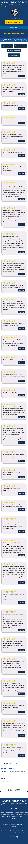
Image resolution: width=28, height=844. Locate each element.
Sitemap (17, 823)
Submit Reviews (15, 55)
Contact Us (14, 818)
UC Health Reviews (21, 46)
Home (2, 812)
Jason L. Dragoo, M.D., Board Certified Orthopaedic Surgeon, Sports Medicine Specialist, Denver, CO (15, 831)
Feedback (23, 823)
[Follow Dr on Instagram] (15, 808)
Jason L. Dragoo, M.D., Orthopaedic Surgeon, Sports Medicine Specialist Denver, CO (14, 40)
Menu (12, 27)
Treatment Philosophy (19, 812)
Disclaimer (10, 823)
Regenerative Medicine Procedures (14, 814)
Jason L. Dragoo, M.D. (6, 773)
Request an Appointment (15, 22)
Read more (21, 76)
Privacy (4, 823)
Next (14, 763)
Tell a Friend (5, 824)
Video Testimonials (15, 50)
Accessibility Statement (16, 824)
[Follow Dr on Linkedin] (12, 808)
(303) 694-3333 (15, 18)
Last (17, 763)
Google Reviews (8, 46)
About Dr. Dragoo (9, 812)
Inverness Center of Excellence (18, 816)
